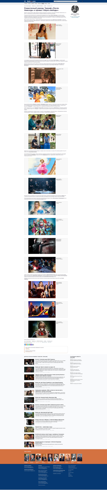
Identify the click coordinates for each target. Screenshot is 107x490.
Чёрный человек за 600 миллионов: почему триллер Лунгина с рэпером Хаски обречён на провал (50, 375)
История (46, 430)
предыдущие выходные (33, 151)
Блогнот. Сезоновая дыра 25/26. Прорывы (45, 359)
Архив (49, 3)
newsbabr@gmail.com (28, 351)
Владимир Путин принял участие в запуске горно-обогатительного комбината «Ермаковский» (76, 380)
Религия (44, 430)
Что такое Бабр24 (71, 469)
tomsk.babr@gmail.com (44, 483)
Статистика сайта (70, 472)
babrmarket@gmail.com (59, 471)
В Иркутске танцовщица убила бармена (76, 383)
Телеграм (27, 348)
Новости (46, 3)
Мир (48, 430)
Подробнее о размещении (57, 473)
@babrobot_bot (58, 467)
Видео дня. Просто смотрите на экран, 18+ (45, 367)
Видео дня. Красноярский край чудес (44, 412)
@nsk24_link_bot (43, 478)
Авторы (36, 3)
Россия (43, 364)
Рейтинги (39, 3)
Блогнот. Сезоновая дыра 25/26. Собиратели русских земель (49, 404)
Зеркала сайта (70, 476)
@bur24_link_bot (43, 467)
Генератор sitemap (43, 488)
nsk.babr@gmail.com (44, 479)
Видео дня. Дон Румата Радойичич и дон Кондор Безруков (49, 382)
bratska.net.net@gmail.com (31, 470)
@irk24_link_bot (43, 471)
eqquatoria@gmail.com (59, 468)
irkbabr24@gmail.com (44, 472)
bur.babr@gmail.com (44, 468)
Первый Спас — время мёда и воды (43, 426)
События (43, 446)
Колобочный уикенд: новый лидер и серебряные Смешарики (49, 434)
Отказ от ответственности (72, 465)
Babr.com (31, 1)
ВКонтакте (28, 349)
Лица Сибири (27, 451)
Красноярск (46, 416)
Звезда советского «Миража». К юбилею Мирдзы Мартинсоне (49, 419)
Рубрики (32, 3)
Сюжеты (29, 3)
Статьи (43, 3)
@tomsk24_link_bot (44, 482)
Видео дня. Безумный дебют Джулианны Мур (46, 397)
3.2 (29, 488)
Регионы (26, 3)
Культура (41, 364)
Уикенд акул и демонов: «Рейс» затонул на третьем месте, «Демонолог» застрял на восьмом (49, 391)
